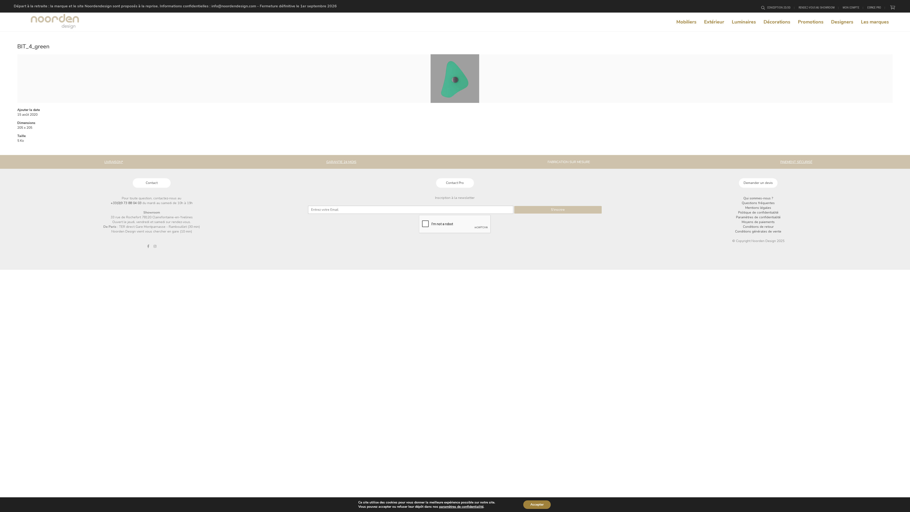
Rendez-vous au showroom (817, 7)
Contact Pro (455, 183)
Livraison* (114, 162)
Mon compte (851, 7)
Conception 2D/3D (779, 7)
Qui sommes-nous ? (758, 198)
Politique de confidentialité (758, 212)
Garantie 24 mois (341, 162)
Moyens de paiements (758, 222)
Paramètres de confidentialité (758, 217)
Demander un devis (758, 183)
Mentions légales (758, 208)
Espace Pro (874, 7)
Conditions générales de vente (758, 231)
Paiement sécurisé (796, 162)
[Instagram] (155, 246)
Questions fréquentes (758, 203)
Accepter (537, 504)
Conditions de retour (758, 226)
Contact (152, 183)
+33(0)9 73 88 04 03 (126, 203)
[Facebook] (148, 246)
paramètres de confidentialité (461, 507)
